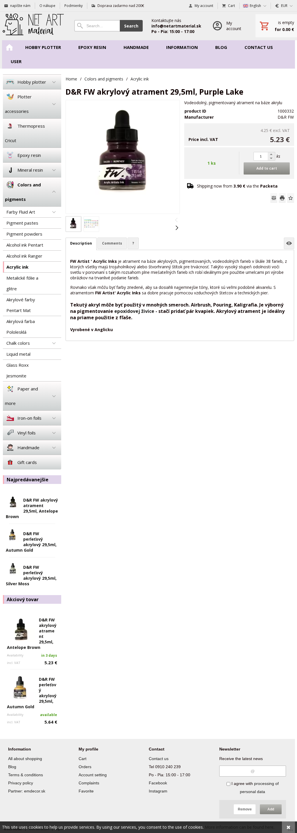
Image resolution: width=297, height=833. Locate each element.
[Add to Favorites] (290, 198)
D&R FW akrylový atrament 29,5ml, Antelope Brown (32, 508)
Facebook (158, 783)
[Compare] (273, 198)
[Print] (282, 198)
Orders (85, 766)
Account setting (93, 775)
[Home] (33, 26)
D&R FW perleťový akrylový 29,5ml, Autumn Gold (31, 542)
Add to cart (266, 168)
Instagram (158, 791)
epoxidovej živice (134, 311)
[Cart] (276, 25)
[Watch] (289, 243)
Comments (112, 243)
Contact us (159, 758)
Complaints (89, 783)
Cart (82, 758)
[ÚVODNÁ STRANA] (9, 47)
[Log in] (228, 26)
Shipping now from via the (237, 186)
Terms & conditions (25, 775)
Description (81, 243)
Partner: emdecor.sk (26, 791)
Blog (12, 766)
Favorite (86, 791)
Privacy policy (20, 783)
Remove (245, 809)
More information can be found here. (239, 827)
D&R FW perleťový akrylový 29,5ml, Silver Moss (31, 575)
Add (270, 809)
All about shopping (25, 758)
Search (131, 26)
